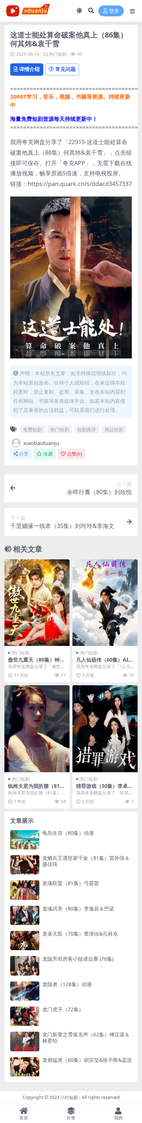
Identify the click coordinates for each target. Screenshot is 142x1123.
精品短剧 (113, 429)
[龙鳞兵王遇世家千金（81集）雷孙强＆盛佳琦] (24, 864)
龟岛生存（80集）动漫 (68, 832)
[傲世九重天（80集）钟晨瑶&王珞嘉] (37, 602)
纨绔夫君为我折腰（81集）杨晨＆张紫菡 (34, 788)
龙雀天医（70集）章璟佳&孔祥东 (80, 933)
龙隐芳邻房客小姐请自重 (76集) (78, 958)
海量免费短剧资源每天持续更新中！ (54, 118)
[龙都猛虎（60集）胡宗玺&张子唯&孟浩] (24, 1066)
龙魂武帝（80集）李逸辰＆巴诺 (78, 908)
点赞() (74, 454)
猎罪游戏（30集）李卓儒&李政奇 (104, 788)
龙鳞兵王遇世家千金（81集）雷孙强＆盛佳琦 (86, 861)
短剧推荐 (86, 429)
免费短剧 (32, 429)
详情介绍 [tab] (29, 69)
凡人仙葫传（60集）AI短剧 (104, 662)
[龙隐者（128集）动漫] (24, 991)
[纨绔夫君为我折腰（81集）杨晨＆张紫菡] (37, 728)
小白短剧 (69, 1097)
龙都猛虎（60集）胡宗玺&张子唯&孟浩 (87, 1059)
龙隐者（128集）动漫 (67, 984)
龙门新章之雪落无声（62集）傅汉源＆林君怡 (86, 1037)
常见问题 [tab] (65, 69)
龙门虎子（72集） (63, 1009)
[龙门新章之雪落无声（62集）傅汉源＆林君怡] (24, 1041)
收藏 (48, 454)
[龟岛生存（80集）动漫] (24, 839)
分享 (23, 454)
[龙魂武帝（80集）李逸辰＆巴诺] (24, 915)
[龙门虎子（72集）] (24, 1016)
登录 (114, 11)
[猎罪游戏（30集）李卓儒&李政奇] (105, 728)
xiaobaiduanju (41, 443)
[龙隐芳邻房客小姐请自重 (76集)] (24, 965)
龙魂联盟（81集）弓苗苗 (70, 883)
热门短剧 (58, 54)
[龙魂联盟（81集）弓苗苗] (24, 890)
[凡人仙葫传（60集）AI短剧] (105, 602)
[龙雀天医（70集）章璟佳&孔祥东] (24, 940)
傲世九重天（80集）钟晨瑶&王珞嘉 (36, 662)
